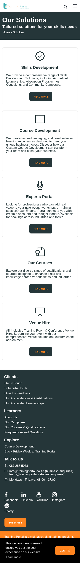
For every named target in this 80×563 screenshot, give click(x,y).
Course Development (19, 446)
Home (6, 32)
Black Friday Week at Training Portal (29, 451)
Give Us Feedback (17, 393)
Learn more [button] (13, 557)
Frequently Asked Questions (24, 432)
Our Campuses (14, 422)
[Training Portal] (16, 6)
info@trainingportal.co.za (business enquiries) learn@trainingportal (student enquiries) (41, 472)
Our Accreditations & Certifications (28, 398)
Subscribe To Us (15, 388)
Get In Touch (13, 383)
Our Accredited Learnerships (24, 403)
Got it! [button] (65, 551)
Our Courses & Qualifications (24, 427)
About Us (10, 417)
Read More (41, 96)
